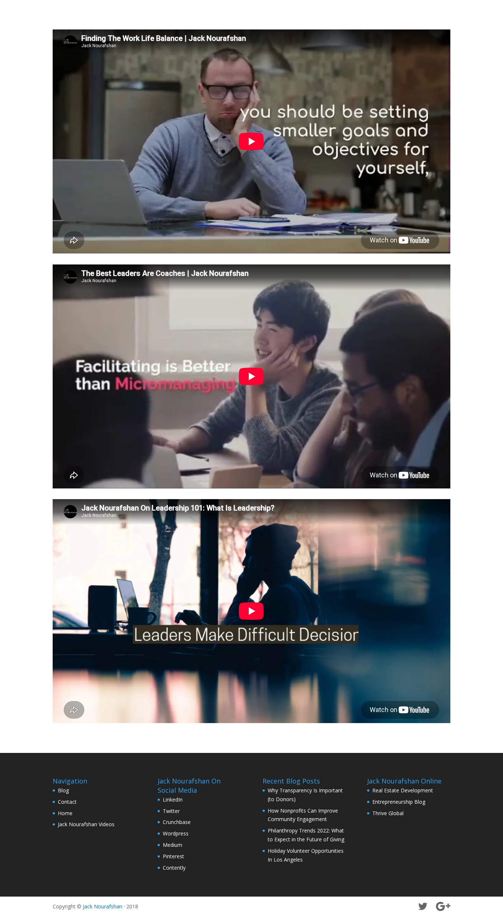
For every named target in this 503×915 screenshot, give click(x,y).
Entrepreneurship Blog (398, 801)
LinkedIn (173, 799)
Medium (172, 844)
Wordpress (176, 833)
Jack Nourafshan (102, 906)
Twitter (171, 810)
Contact (67, 801)
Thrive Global (388, 813)
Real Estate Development (402, 790)
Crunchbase (177, 821)
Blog (63, 790)
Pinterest (173, 856)
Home (65, 813)
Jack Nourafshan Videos (86, 824)
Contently (174, 867)
